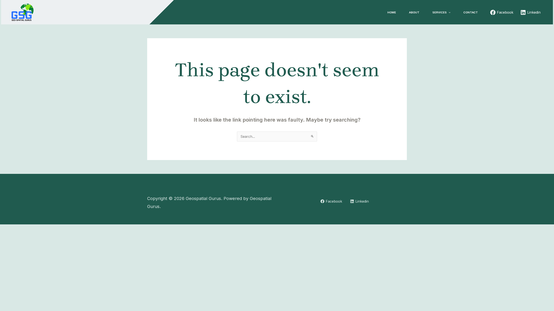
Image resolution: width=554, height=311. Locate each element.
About (414, 12)
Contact (470, 12)
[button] (449, 12)
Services (439, 12)
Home (391, 12)
